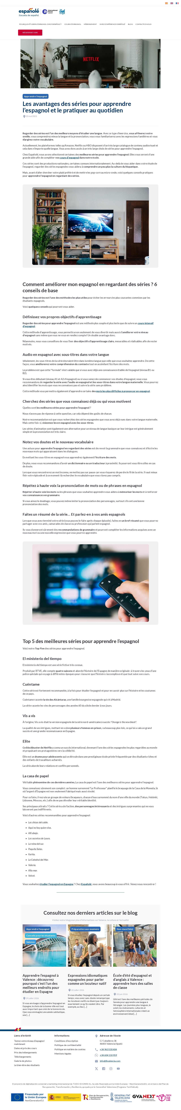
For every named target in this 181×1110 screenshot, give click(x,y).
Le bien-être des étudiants (27, 1065)
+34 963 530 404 (108, 1049)
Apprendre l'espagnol (35, 96)
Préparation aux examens (85, 929)
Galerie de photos (23, 1061)
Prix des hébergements (25, 1052)
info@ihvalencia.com (110, 1061)
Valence (30, 942)
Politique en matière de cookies (69, 1049)
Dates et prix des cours (25, 1048)
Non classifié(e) (125, 929)
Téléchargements (22, 1056)
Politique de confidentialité (67, 1045)
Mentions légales (62, 1053)
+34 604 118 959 (108, 1055)
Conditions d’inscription (66, 1040)
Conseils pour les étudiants (40, 935)
